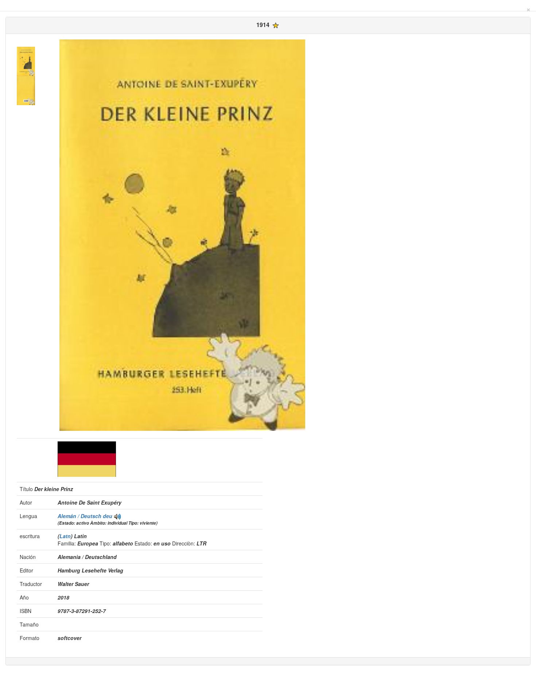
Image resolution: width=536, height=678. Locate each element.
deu (107, 516)
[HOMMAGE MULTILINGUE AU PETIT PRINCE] (117, 516)
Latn (65, 536)
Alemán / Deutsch (80, 516)
